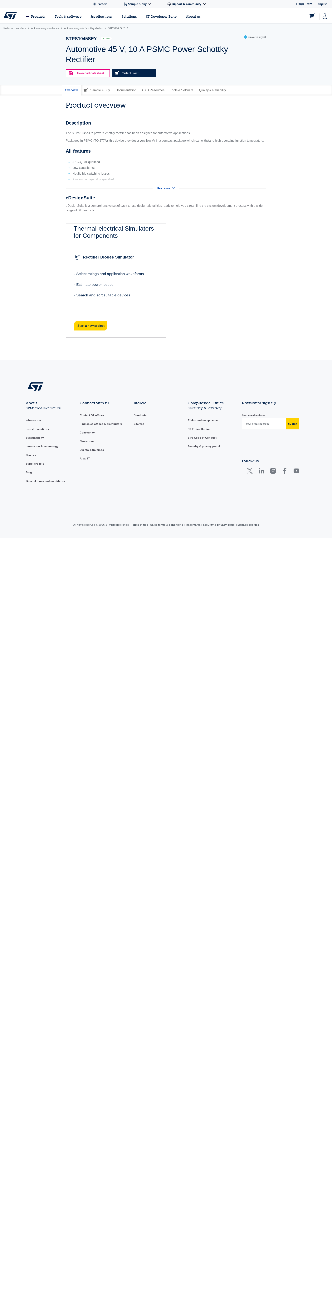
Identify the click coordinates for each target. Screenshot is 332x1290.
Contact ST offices (92, 415)
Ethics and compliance (203, 420)
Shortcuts (140, 415)
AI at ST (85, 458)
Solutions (129, 16)
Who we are (33, 420)
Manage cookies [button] (248, 524)
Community (87, 432)
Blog (29, 472)
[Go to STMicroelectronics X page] (250, 471)
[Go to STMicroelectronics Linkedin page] (261, 471)
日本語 (300, 4)
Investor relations (37, 429)
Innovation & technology (42, 446)
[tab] (71, 90)
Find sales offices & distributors (101, 423)
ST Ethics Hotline (199, 429)
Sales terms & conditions (166, 524)
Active (106, 39)
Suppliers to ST (36, 463)
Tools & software (68, 16)
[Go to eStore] (312, 15)
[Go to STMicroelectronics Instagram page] (273, 471)
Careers (31, 455)
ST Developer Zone (161, 16)
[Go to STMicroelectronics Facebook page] (284, 471)
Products (38, 16)
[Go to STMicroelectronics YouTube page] (296, 471)
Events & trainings (92, 449)
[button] (255, 37)
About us (193, 16)
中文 (309, 4)
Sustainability (35, 437)
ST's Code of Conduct (202, 437)
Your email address (253, 415)
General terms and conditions (45, 481)
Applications (101, 16)
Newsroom (87, 441)
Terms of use (140, 524)
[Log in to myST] (325, 15)
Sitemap (139, 423)
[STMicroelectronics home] (10, 15)
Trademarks (193, 524)
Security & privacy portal (204, 446)
